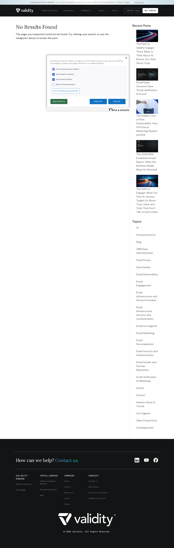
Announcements (146, 234)
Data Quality (143, 267)
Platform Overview (49, 10)
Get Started (150, 10)
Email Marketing (145, 333)
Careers (67, 487)
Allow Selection (59, 101)
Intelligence (86, 10)
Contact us (93, 481)
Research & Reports (48, 489)
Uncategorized (144, 427)
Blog (138, 242)
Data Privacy (143, 260)
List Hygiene (143, 413)
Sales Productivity (146, 420)
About (115, 10)
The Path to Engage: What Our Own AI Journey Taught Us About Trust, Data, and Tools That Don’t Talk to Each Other (147, 200)
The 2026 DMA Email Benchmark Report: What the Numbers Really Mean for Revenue (146, 162)
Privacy (67, 504)
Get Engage (21, 490)
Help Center (93, 487)
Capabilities (68, 10)
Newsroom (68, 492)
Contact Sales (133, 10)
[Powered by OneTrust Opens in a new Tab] (118, 109)
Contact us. (67, 460)
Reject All (98, 101)
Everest (140, 395)
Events (140, 388)
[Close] (126, 58)
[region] (87, 83)
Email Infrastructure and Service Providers (146, 296)
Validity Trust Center (97, 498)
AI (137, 227)
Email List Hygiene (146, 326)
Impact (101, 10)
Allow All (116, 101)
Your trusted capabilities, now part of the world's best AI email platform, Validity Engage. (87, 2)
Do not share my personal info (66, 91)
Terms (66, 498)
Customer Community (98, 492)
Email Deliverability (147, 274)
